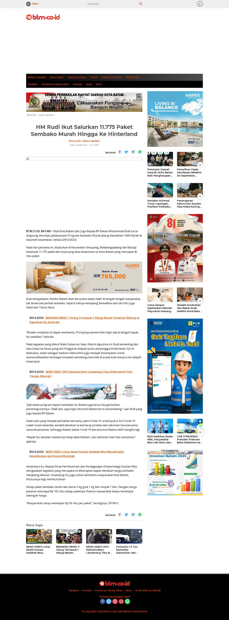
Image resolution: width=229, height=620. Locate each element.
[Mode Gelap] (200, 4)
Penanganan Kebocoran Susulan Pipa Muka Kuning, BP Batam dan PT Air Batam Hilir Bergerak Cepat (190, 203)
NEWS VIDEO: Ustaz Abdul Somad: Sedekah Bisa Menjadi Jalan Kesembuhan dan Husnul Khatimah (38, 549)
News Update (91, 140)
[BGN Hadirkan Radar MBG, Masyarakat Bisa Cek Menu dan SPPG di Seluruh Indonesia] (160, 426)
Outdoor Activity (111, 77)
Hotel (93, 77)
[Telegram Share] (133, 152)
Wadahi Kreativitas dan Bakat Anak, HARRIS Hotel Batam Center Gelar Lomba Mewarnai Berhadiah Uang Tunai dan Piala (189, 308)
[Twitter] (108, 602)
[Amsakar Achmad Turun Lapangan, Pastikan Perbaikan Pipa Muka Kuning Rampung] (160, 190)
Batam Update (37, 77)
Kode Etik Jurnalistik (148, 590)
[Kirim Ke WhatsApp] (139, 152)
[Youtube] (121, 602)
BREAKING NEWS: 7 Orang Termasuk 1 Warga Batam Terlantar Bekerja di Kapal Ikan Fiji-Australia (68, 549)
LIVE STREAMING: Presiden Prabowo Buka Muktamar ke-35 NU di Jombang (189, 439)
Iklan (89, 84)
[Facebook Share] (119, 152)
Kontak (77, 84)
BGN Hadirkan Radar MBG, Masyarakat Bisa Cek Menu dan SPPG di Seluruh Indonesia (160, 439)
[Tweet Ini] (126, 152)
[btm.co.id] (43, 17)
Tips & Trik (132, 77)
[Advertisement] (114, 48)
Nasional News (77, 77)
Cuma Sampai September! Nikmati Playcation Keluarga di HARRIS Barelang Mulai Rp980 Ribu (159, 308)
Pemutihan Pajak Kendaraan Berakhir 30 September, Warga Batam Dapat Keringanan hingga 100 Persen (189, 172)
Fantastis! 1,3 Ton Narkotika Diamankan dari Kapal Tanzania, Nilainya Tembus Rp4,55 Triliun (127, 549)
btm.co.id (74, 140)
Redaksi (33, 84)
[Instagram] (115, 602)
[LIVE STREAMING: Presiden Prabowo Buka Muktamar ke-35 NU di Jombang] (190, 426)
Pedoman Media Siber (55, 84)
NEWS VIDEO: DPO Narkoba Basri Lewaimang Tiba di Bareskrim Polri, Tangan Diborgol (98, 549)
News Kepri (57, 77)
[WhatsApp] (127, 602)
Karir (99, 84)
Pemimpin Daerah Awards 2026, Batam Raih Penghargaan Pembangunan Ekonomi (160, 172)
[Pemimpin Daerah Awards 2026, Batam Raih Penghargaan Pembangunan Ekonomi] (160, 159)
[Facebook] (102, 602)
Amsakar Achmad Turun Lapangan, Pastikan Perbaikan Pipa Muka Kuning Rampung (159, 203)
